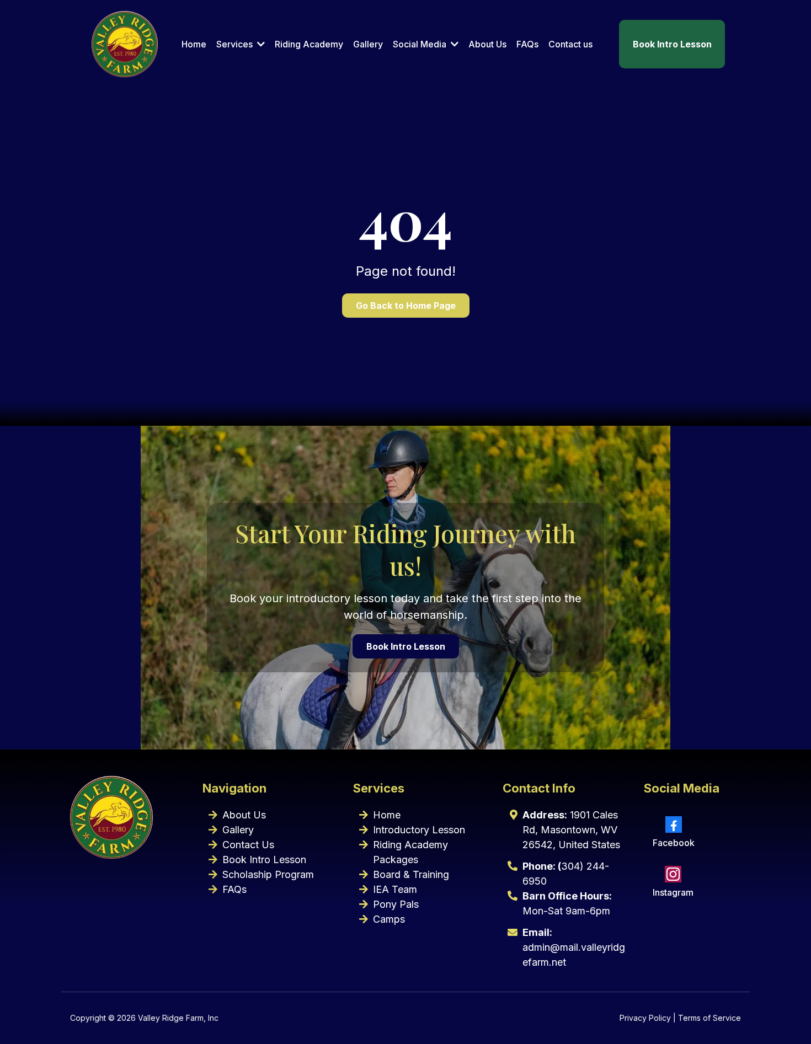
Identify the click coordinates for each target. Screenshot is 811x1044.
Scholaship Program (268, 874)
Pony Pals (396, 904)
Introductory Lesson (419, 830)
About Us (244, 815)
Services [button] (235, 44)
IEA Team (395, 889)
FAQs (234, 889)
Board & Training (411, 874)
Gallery (238, 830)
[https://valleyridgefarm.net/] (125, 44)
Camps (389, 919)
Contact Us (248, 844)
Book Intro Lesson (264, 859)
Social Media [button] (421, 44)
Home (387, 815)
